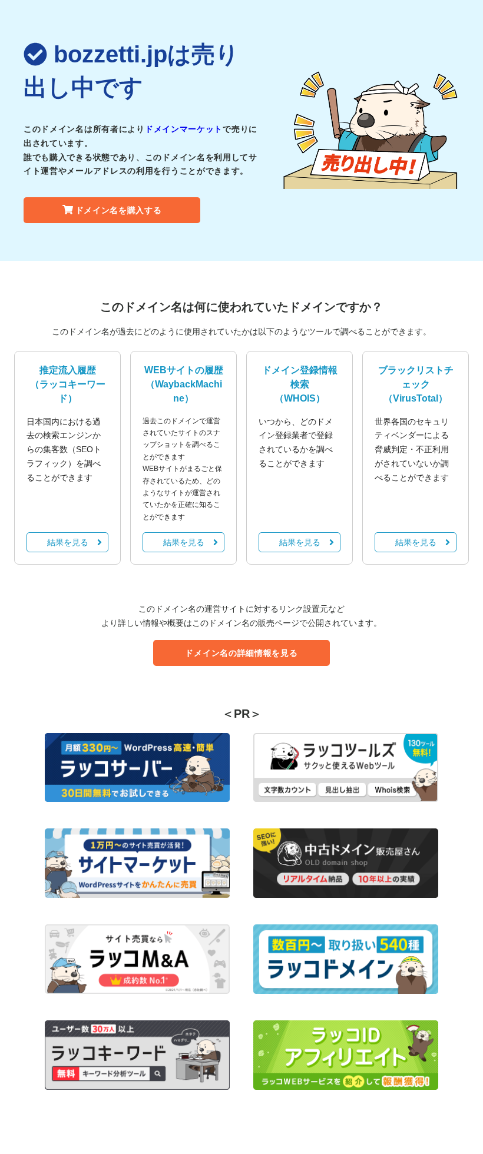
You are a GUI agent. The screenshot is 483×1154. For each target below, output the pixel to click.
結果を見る (67, 542)
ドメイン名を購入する (118, 210)
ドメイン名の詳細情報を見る (241, 653)
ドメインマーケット (184, 129)
